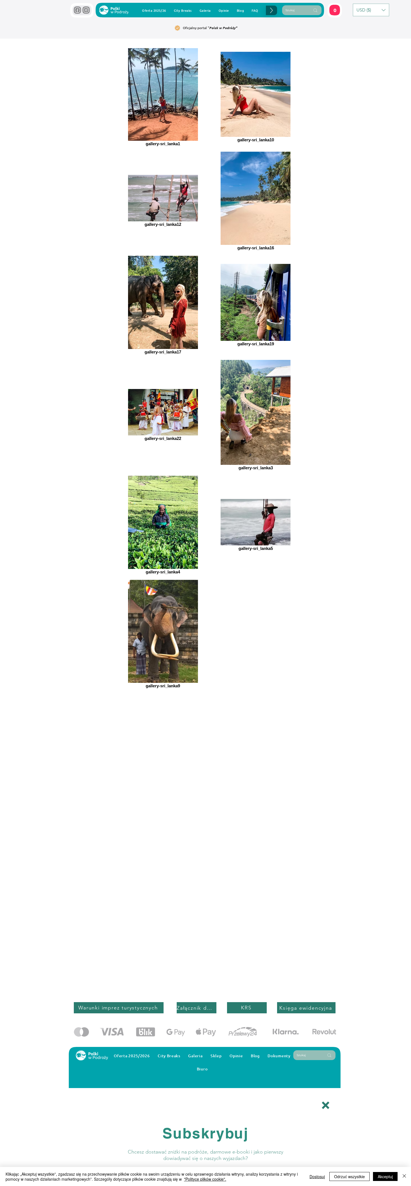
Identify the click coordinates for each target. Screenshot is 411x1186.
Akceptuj (385, 1176)
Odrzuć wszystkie (349, 1176)
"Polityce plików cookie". (205, 1179)
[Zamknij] (404, 1176)
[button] (325, 1105)
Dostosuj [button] (317, 1176)
